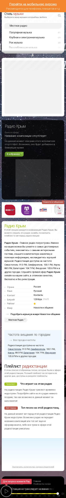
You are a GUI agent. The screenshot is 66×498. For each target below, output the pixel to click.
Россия (37, 287)
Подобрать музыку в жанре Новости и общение (35, 314)
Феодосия (50, 352)
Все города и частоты (24, 340)
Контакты (38, 295)
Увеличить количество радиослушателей (33, 467)
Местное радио (18, 25)
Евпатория (29, 352)
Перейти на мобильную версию (33, 4)
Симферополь (38, 349)
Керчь (11, 352)
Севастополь (14, 349)
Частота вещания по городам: (29, 334)
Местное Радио (15, 320)
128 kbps (38, 299)
